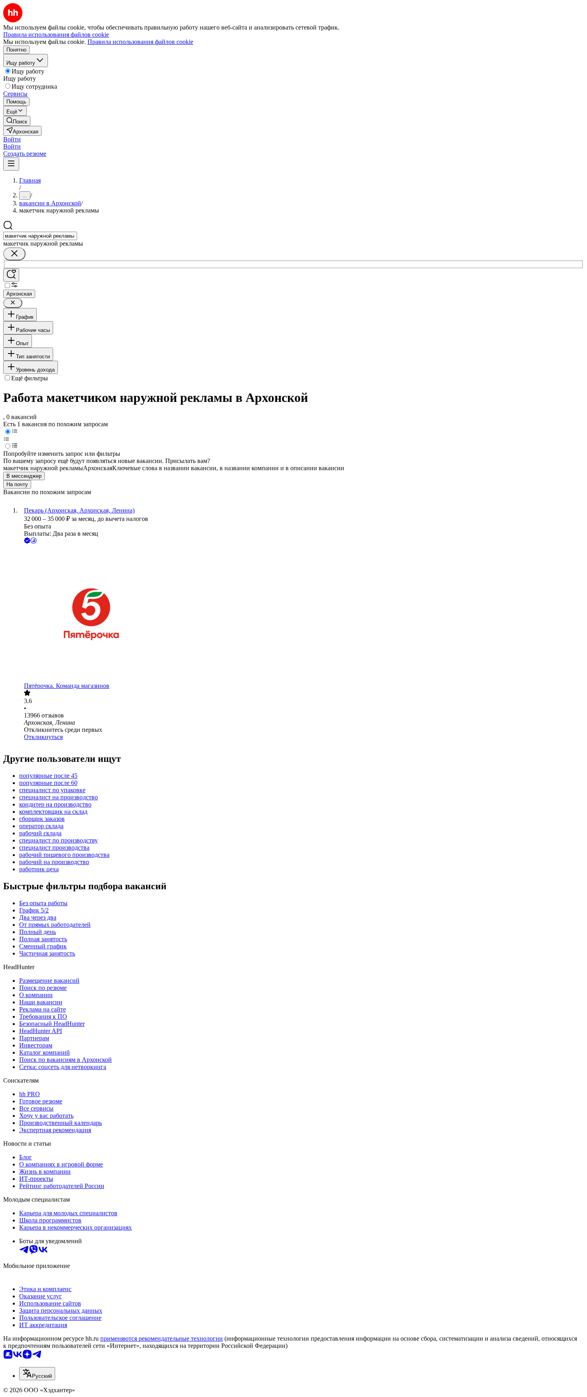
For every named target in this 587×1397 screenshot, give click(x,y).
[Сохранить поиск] (11, 275)
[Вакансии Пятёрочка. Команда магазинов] (301, 613)
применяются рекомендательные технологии (161, 1338)
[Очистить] (14, 253)
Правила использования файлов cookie (140, 41)
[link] (16, 121)
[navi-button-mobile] (11, 164)
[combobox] (40, 236)
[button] (12, 139)
